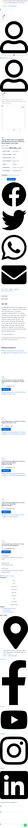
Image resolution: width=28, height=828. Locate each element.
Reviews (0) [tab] (4, 299)
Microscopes (14, 586)
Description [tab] (4, 296)
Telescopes (14, 589)
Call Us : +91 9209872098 (10, 6)
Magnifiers (7, 99)
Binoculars (14, 592)
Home (2, 99)
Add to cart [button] (6, 389)
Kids (14, 598)
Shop (14, 583)
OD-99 (10, 290)
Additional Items (14, 604)
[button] (14, 55)
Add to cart (11, 179)
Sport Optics (14, 601)
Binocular (7, 290)
